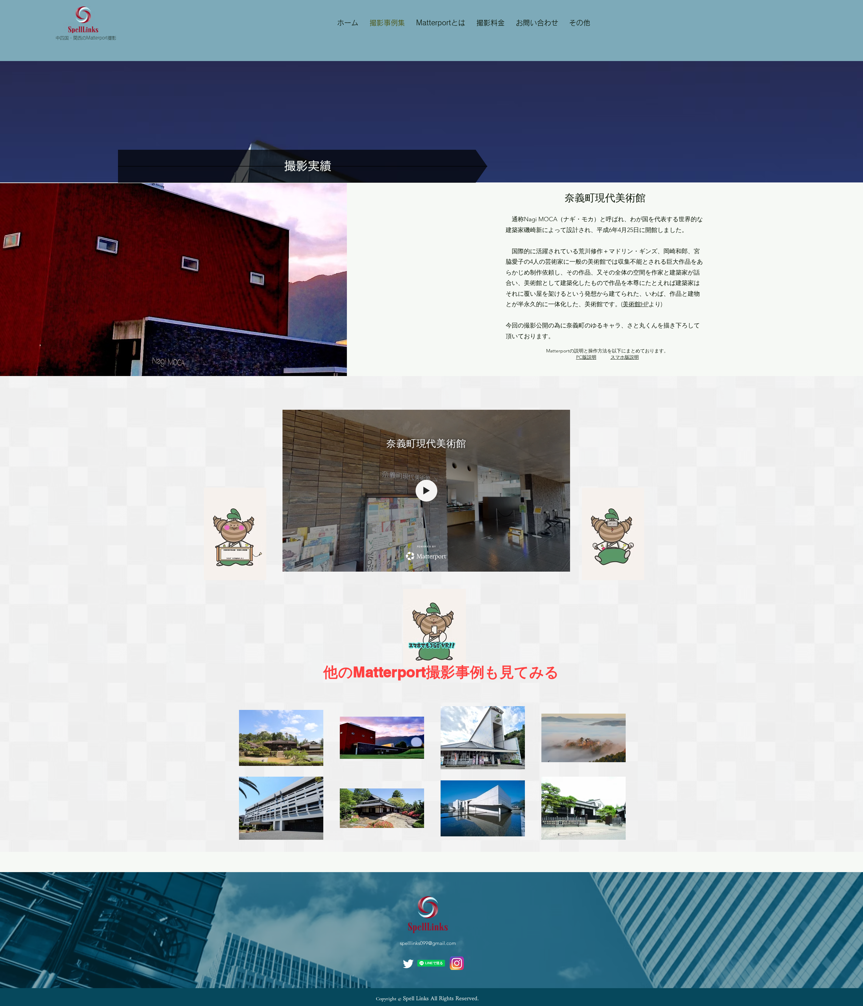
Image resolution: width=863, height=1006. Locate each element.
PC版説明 (586, 357)
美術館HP (636, 304)
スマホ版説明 (625, 357)
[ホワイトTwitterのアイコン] (408, 964)
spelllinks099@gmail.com (428, 943)
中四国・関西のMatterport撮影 (86, 38)
